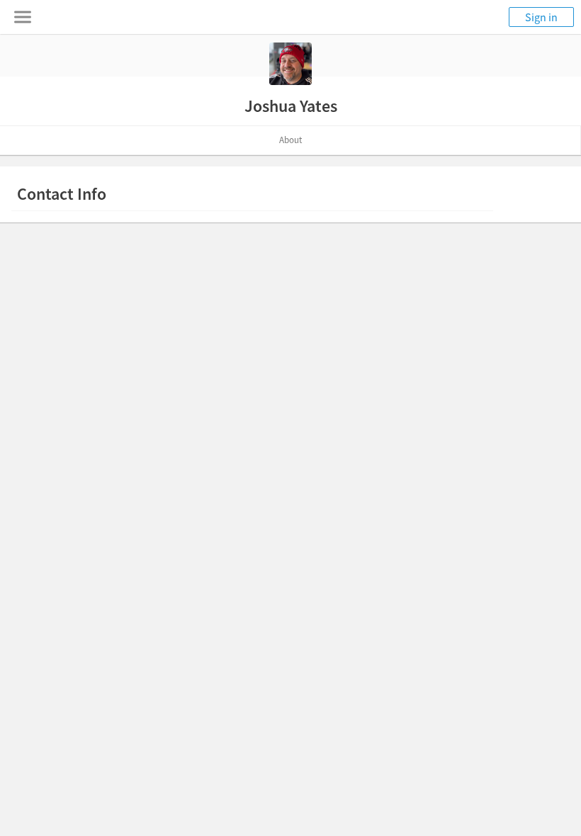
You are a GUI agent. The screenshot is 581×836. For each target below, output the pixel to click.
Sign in (541, 17)
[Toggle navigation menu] (22, 17)
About (290, 140)
